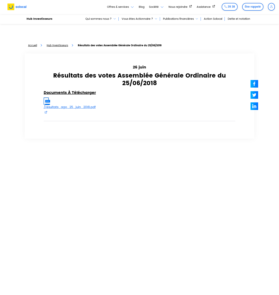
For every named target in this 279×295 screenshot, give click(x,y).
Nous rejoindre (178, 7)
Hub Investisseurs (39, 19)
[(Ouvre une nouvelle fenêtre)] (254, 84)
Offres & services (118, 7)
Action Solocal (213, 19)
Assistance (204, 7)
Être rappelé (253, 7)
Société (154, 7)
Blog (141, 7)
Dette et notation (239, 19)
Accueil (32, 46)
